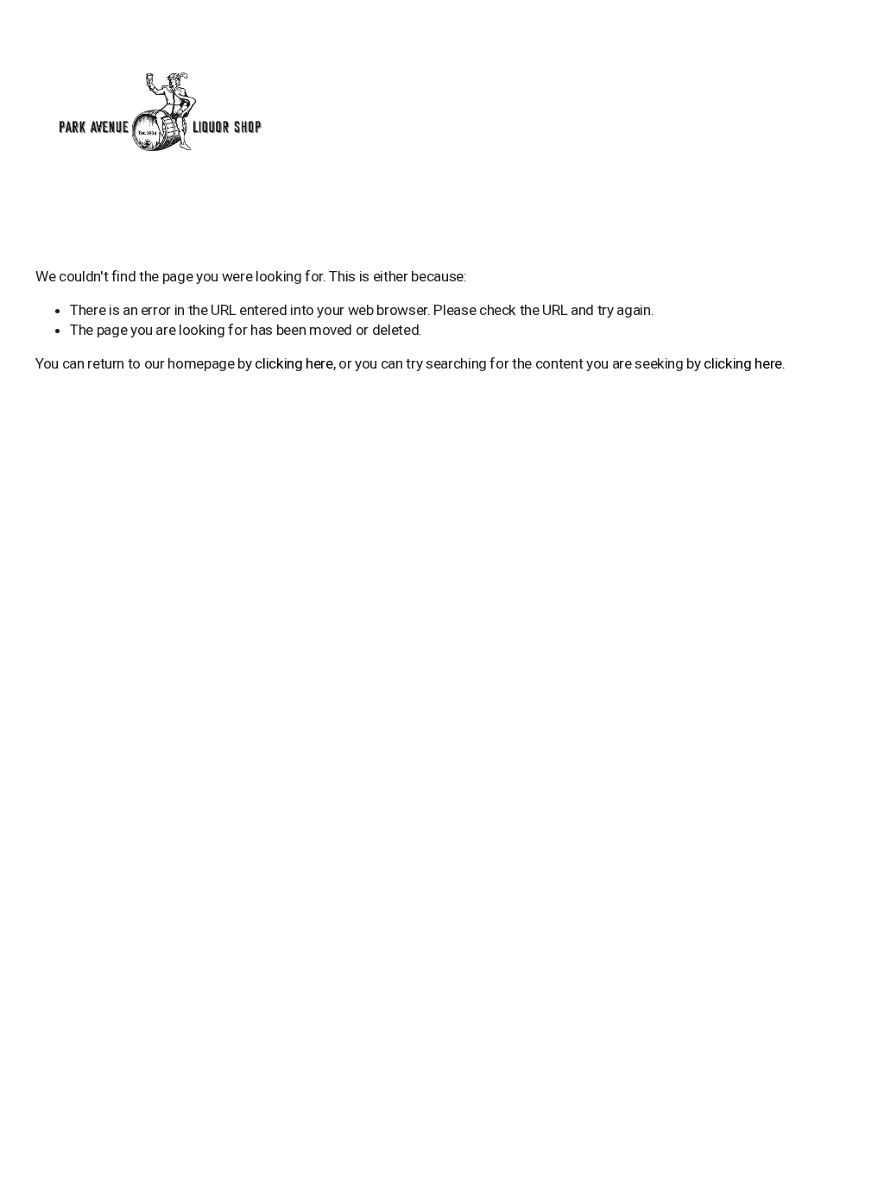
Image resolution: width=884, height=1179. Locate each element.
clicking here (294, 363)
